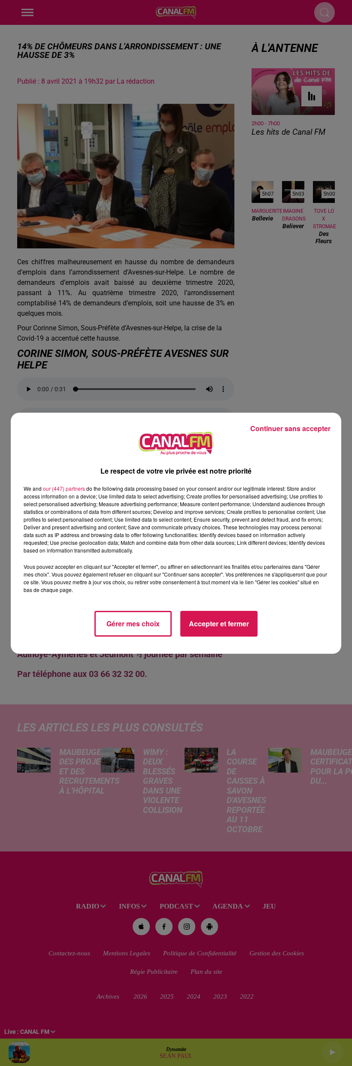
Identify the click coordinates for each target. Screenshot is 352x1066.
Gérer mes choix (133, 623)
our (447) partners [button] (64, 488)
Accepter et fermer (219, 623)
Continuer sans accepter (290, 428)
